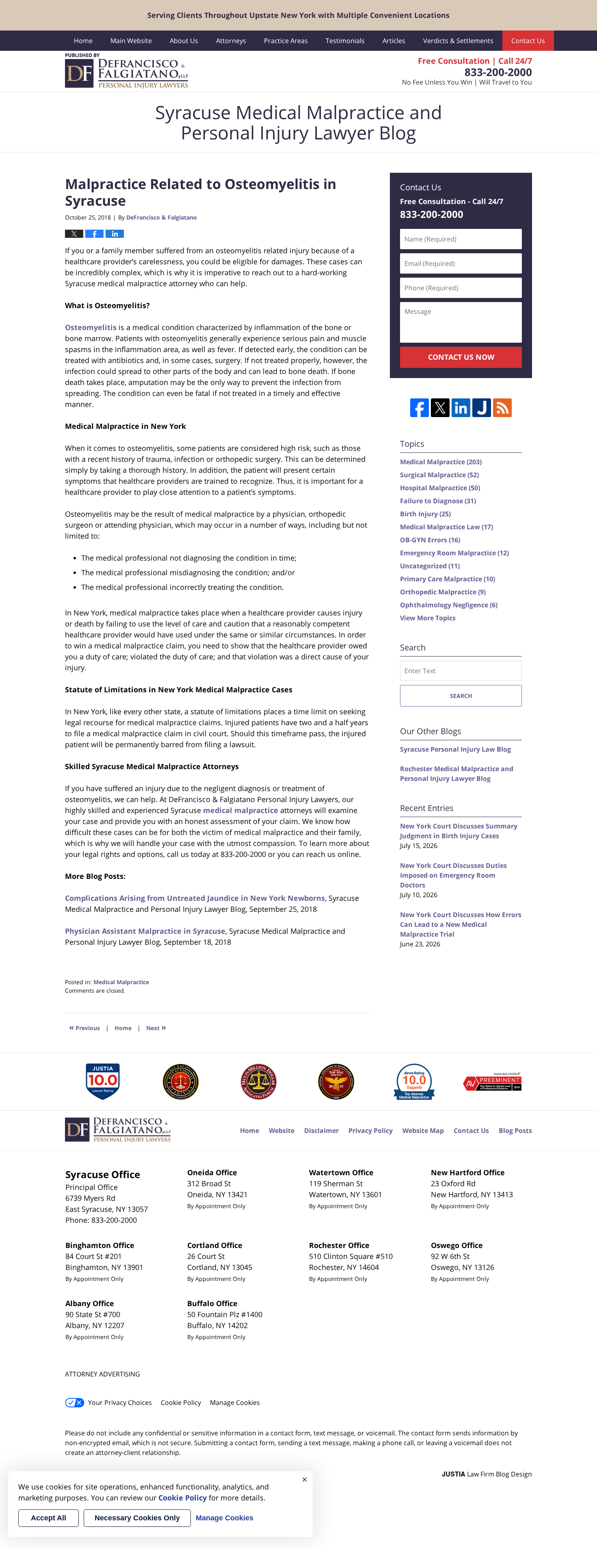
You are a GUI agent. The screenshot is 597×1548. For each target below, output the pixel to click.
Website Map (423, 1130)
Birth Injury (425, 513)
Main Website (131, 40)
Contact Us (528, 40)
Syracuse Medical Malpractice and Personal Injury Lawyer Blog (126, 71)
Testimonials (345, 40)
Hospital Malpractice (440, 487)
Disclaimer (321, 1130)
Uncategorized (430, 565)
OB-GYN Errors (430, 539)
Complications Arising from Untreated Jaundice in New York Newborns (195, 898)
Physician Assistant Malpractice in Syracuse (145, 931)
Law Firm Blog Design (487, 1474)
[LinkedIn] (461, 407)
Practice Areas (286, 40)
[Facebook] (419, 407)
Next (156, 1027)
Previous (84, 1027)
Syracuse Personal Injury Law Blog (455, 749)
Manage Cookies (235, 1402)
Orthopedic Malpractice (443, 591)
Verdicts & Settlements (458, 40)
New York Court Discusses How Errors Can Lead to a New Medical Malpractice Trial (460, 924)
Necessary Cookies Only (137, 1518)
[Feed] (502, 407)
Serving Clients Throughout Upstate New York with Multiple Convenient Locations (298, 15)
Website (281, 1130)
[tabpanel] (103, 1081)
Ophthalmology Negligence (449, 604)
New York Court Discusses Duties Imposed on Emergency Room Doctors (453, 875)
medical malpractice (240, 810)
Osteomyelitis (91, 327)
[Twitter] (440, 407)
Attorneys (231, 40)
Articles (394, 40)
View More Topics (428, 617)
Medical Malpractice (121, 982)
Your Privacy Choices (120, 1402)
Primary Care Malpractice (447, 578)
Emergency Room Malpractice (454, 552)
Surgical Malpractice (439, 474)
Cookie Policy (181, 1402)
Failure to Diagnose (438, 500)
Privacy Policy (370, 1130)
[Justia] (481, 407)
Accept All (48, 1518)
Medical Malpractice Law (446, 526)
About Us (184, 40)
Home (83, 40)
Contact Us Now (461, 357)
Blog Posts (515, 1130)
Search (461, 696)
